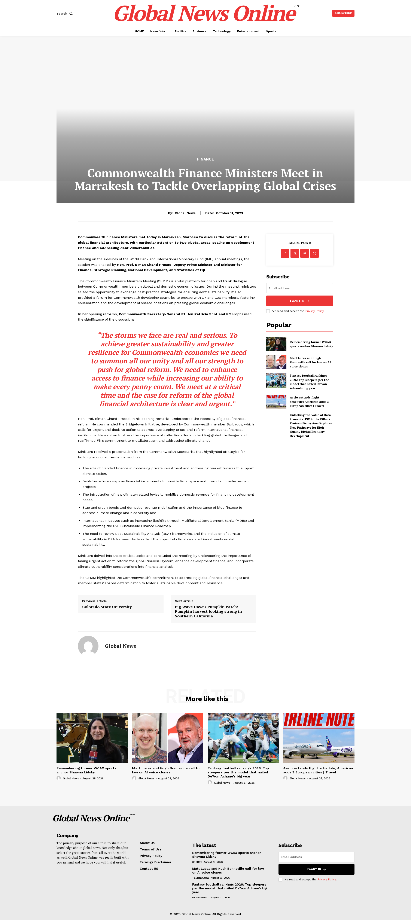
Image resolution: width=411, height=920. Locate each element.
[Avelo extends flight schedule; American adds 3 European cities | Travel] (276, 402)
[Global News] (88, 646)
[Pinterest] (304, 253)
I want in (297, 300)
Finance (205, 159)
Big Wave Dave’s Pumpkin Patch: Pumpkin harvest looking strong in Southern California (208, 611)
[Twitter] (294, 253)
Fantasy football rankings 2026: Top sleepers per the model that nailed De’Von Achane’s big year (309, 381)
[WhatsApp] (314, 253)
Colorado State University (107, 607)
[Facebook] (285, 253)
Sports (197, 862)
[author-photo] (59, 778)
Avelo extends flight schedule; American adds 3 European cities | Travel (309, 401)
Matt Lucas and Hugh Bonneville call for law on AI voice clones (310, 362)
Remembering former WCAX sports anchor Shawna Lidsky (311, 344)
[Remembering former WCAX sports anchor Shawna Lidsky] (276, 344)
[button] (65, 13)
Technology (200, 877)
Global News (185, 213)
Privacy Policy (314, 311)
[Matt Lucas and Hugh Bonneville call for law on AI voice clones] (276, 362)
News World (201, 897)
